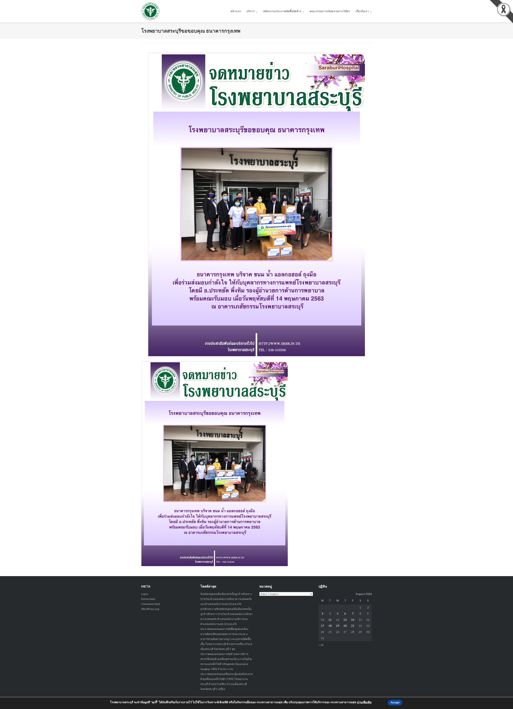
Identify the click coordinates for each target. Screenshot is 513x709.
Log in (144, 594)
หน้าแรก (235, 11)
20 (345, 625)
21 (352, 625)
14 (352, 619)
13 (345, 619)
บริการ (250, 11)
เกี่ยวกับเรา (362, 11)
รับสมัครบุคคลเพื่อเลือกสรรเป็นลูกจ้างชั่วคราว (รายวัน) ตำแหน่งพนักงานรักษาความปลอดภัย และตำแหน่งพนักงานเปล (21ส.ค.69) (226, 599)
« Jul (320, 644)
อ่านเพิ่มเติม (364, 702)
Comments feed (150, 604)
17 (322, 625)
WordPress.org (150, 609)
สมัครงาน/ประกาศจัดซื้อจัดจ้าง (282, 11)
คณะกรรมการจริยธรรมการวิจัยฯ (330, 11)
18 (330, 625)
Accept (395, 702)
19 (337, 625)
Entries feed (148, 599)
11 (330, 619)
